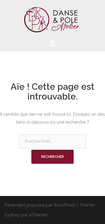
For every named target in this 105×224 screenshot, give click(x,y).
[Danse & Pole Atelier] (53, 19)
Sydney (12, 215)
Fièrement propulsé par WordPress (40, 205)
